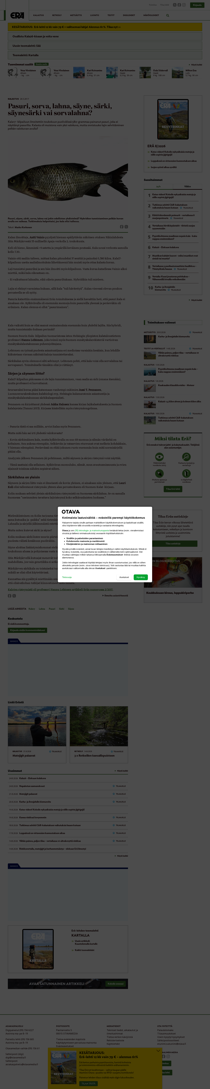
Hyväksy (141, 577)
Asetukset (124, 577)
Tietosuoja (67, 577)
